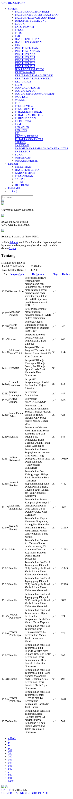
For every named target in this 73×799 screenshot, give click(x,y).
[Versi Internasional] (2, 200)
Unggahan (38, 274)
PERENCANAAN (25, 118)
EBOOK (20, 23)
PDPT (18, 102)
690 (10, 774)
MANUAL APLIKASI (27, 87)
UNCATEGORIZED (26, 160)
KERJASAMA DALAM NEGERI (34, 75)
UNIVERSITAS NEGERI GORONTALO (24, 793)
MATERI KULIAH (25, 90)
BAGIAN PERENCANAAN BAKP (35, 17)
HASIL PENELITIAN (27, 39)
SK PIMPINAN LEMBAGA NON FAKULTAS (41, 148)
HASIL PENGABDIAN (28, 42)
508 (10, 765)
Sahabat (14, 242)
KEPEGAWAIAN (25, 72)
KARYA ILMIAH (25, 172)
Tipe (56, 274)
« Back (12, 738)
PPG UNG (21, 130)
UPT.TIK (6, 790)
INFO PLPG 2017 (25, 66)
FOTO (18, 32)
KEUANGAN (23, 81)
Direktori (13, 163)
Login (12, 248)
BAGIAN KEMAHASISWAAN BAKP (37, 14)
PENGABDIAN (24, 175)
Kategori (12, 8)
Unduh (66, 274)
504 (10, 753)
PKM (18, 124)
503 (10, 750)
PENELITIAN (23, 166)
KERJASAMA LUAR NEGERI (33, 78)
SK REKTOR (22, 151)
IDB (17, 45)
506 (10, 759)
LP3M (18, 84)
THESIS (19, 181)
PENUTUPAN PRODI (27, 108)
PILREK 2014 (23, 121)
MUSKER (20, 99)
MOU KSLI (21, 96)
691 (10, 777)
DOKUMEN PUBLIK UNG (31, 20)
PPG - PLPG (22, 127)
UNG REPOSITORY (13, 2)
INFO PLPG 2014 (25, 57)
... (9, 747)
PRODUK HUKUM (26, 136)
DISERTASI (22, 185)
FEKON (19, 29)
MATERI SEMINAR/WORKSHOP (34, 93)
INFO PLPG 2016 (25, 63)
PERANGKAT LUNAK (28, 112)
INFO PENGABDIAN (27, 51)
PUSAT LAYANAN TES (29, 139)
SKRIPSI (20, 178)
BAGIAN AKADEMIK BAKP (32, 11)
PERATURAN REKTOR (29, 115)
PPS (17, 133)
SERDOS (20, 142)
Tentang (12, 191)
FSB (17, 35)
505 (10, 756)
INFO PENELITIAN (26, 48)
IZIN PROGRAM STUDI (29, 69)
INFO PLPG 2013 (25, 54)
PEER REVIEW (24, 105)
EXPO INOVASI (24, 26)
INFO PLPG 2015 (25, 60)
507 (10, 762)
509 (10, 768)
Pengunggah (17, 274)
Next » (11, 780)
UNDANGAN (23, 157)
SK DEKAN (22, 145)
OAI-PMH (14, 188)
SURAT (19, 154)
